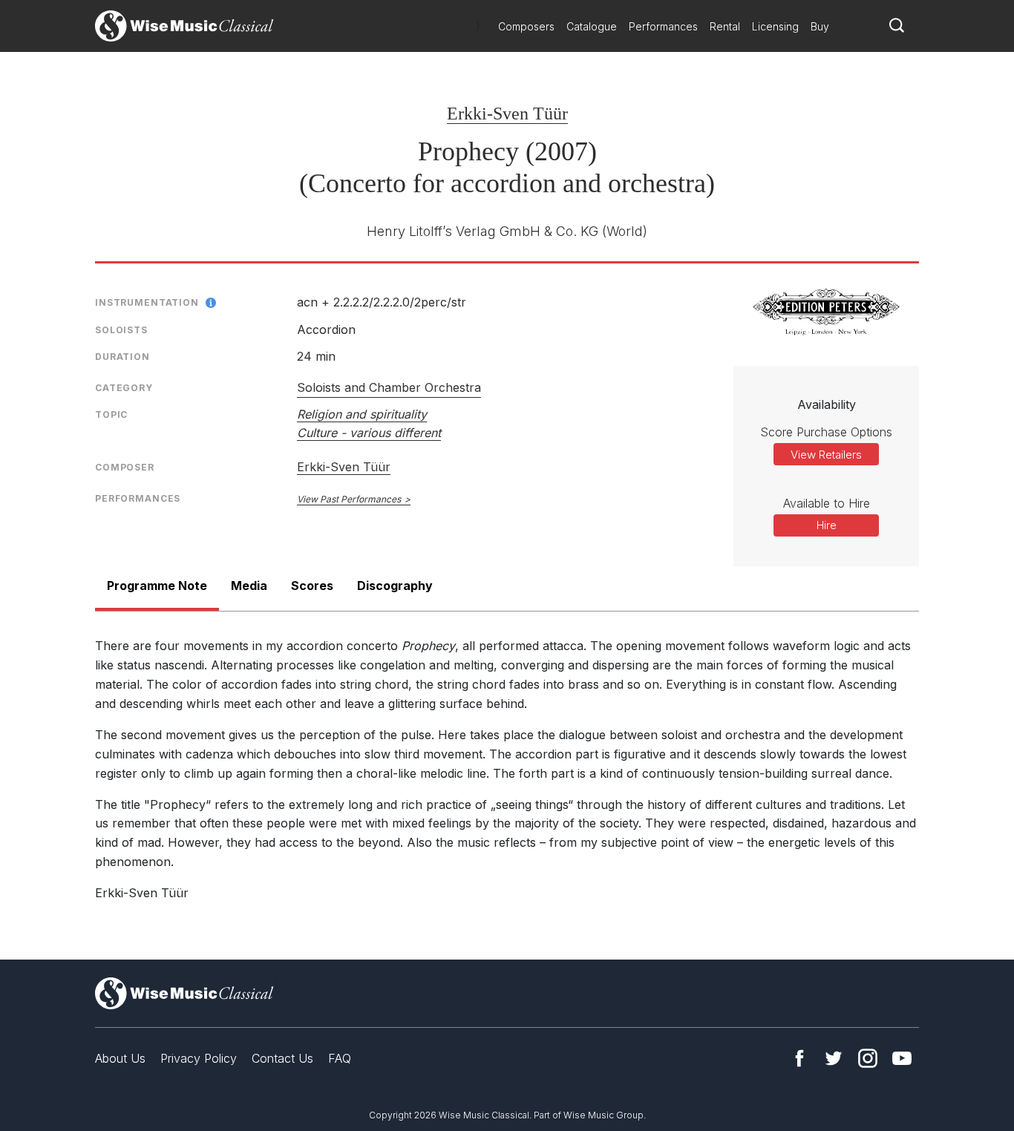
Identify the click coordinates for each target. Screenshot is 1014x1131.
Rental (725, 26)
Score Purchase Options (826, 431)
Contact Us (282, 1058)
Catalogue (591, 26)
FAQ (339, 1058)
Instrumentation (147, 302)
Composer (124, 467)
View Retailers (826, 455)
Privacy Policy (198, 1058)
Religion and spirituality (362, 414)
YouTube (902, 1058)
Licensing (775, 26)
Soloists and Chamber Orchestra (389, 387)
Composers (526, 26)
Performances (663, 26)
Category (124, 387)
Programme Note (157, 585)
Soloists (121, 329)
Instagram (867, 1058)
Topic (111, 414)
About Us (120, 1058)
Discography (395, 585)
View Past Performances (349, 499)
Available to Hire (826, 503)
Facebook (799, 1058)
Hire (827, 525)
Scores (312, 585)
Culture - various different (369, 432)
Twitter (833, 1058)
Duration (122, 356)
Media (249, 585)
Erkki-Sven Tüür (507, 113)
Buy (820, 26)
